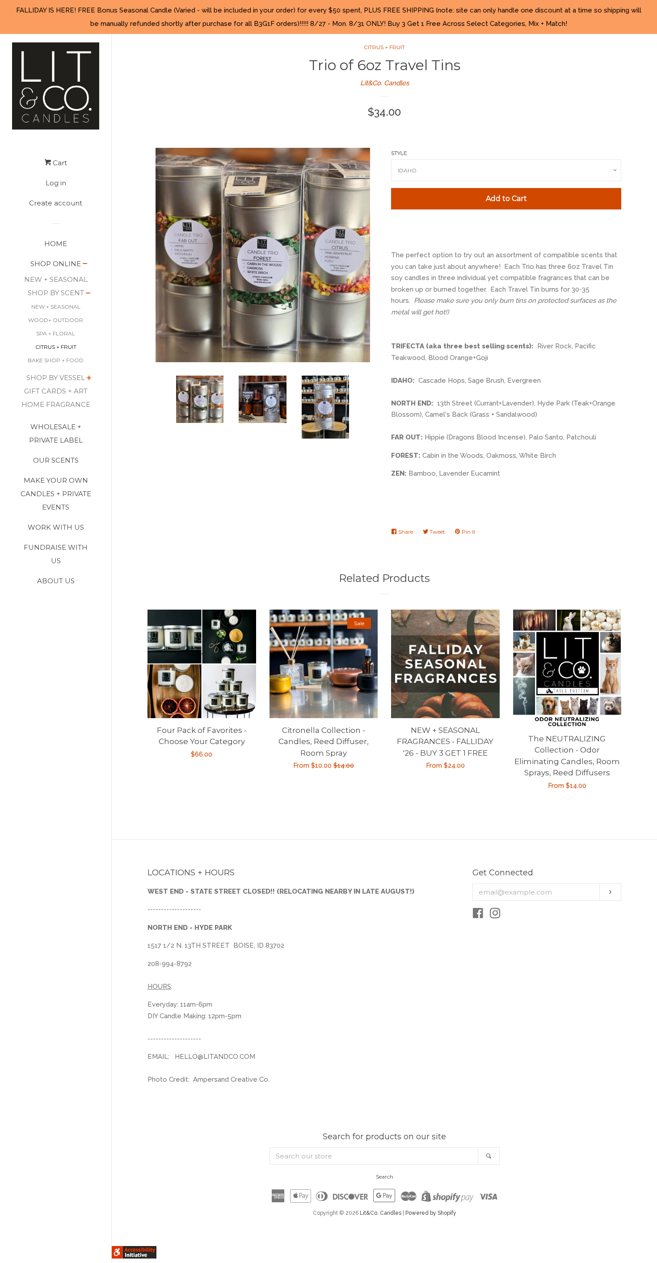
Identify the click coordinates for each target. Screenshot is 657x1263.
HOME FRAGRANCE (55, 404)
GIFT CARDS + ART (56, 391)
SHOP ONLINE (55, 263)
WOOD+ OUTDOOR (55, 320)
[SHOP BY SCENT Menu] (88, 294)
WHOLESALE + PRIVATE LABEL (56, 433)
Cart (59, 163)
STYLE (399, 153)
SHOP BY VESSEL (55, 377)
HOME (55, 243)
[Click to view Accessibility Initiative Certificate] (134, 1256)
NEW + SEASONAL (56, 279)
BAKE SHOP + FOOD (56, 360)
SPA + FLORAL (55, 333)
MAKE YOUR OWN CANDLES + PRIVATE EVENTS (56, 493)
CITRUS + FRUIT (55, 346)
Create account (55, 203)
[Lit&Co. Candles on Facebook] (478, 915)
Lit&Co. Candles (384, 83)
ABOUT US (56, 581)
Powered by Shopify (430, 1213)
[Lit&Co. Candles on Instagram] (495, 915)
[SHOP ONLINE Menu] (85, 264)
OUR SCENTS (56, 460)
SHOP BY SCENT (56, 293)
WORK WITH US (56, 527)
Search (384, 1176)
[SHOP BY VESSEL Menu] (89, 379)
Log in (56, 183)
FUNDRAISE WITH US (56, 554)
